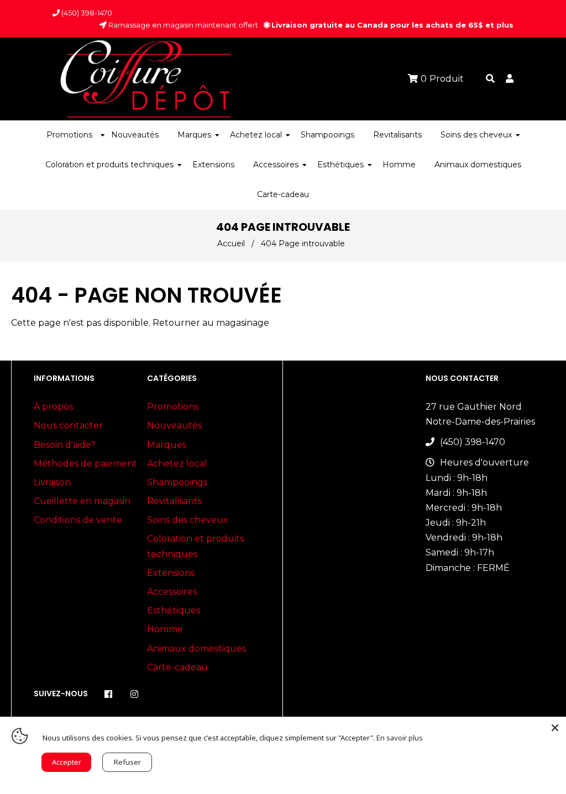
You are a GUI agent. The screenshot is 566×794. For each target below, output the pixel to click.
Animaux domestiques (196, 648)
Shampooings (177, 482)
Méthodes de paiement (85, 463)
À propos (53, 406)
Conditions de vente (78, 520)
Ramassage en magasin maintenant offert (182, 24)
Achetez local (177, 463)
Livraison (52, 482)
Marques (166, 445)
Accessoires (172, 591)
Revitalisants (174, 501)
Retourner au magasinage (211, 322)
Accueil (231, 243)
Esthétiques (173, 610)
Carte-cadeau (177, 667)
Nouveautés (174, 425)
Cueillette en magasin (82, 501)
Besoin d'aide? (65, 445)
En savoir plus (399, 738)
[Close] (554, 727)
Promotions (172, 406)
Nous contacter (68, 425)
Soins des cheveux (187, 520)
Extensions (171, 573)
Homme (165, 629)
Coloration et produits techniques (195, 546)
